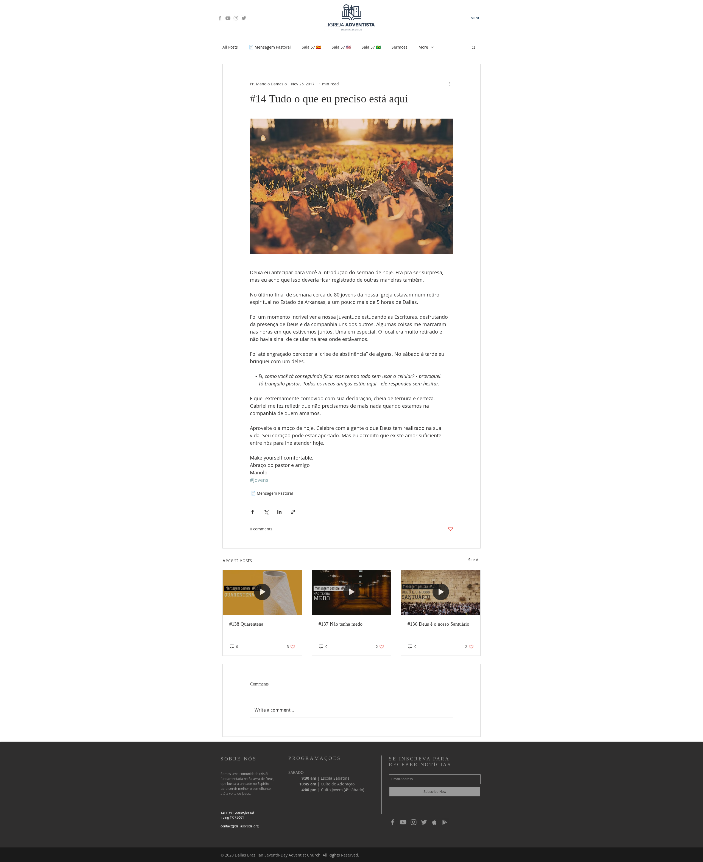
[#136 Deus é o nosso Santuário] (440, 592)
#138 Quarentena (246, 624)
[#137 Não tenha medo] (351, 592)
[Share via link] (292, 511)
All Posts (230, 47)
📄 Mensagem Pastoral (270, 47)
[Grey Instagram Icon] (236, 18)
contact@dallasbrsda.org (240, 826)
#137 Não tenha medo (340, 624)
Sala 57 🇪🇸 (311, 47)
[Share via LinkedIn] (279, 511)
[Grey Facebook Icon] (220, 18)
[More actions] (450, 83)
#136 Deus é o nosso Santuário (438, 624)
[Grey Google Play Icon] (445, 822)
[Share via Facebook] (252, 511)
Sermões (400, 47)
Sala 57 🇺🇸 (341, 47)
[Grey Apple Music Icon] (434, 822)
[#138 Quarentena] (262, 592)
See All (474, 559)
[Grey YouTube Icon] (228, 18)
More (423, 47)
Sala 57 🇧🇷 (371, 47)
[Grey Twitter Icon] (244, 18)
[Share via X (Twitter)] (266, 511)
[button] (473, 47)
